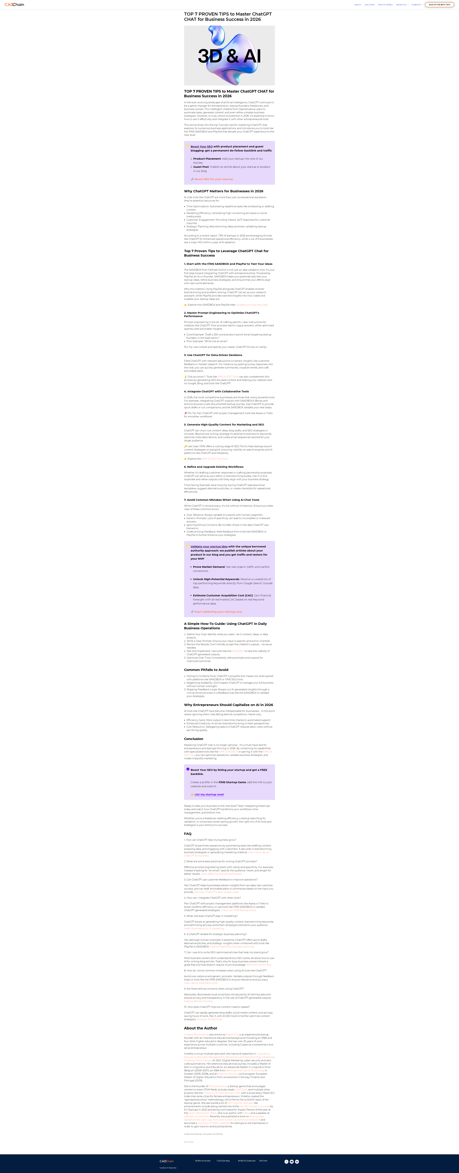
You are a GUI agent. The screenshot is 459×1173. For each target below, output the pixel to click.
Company (416, 5)
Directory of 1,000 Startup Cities (221, 1093)
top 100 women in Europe (255, 1106)
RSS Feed (263, 1161)
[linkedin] (297, 1163)
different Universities (196, 1116)
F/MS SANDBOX (228, 751)
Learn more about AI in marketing (204, 928)
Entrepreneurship (250, 1057)
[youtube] (292, 1163)
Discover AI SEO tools (209, 1019)
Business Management (210, 1057)
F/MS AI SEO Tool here (214, 458)
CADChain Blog (223, 1161)
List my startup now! (209, 794)
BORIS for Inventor (202, 1161)
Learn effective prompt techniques (221, 873)
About (357, 5)
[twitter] (286, 1163)
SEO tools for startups (240, 1103)
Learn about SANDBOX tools (200, 983)
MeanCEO (232, 1034)
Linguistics (262, 1053)
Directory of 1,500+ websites (213, 1123)
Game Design (203, 1060)
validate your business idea (252, 304)
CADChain (241, 1089)
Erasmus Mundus (228, 1073)
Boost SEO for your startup (214, 179)
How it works (385, 5)
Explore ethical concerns (198, 1001)
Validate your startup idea (209, 546)
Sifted (246, 1113)
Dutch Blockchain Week (203, 1113)
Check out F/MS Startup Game (238, 910)
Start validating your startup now (218, 611)
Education (190, 1057)
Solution (370, 5)
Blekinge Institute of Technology (245, 1070)
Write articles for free (259, 964)
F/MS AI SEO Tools (228, 376)
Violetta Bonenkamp (196, 1034)
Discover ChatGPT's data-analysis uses (216, 892)
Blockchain (232, 1057)
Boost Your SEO (202, 146)
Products (401, 5)
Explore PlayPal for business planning (232, 946)
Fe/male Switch (218, 1086)
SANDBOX (238, 651)
